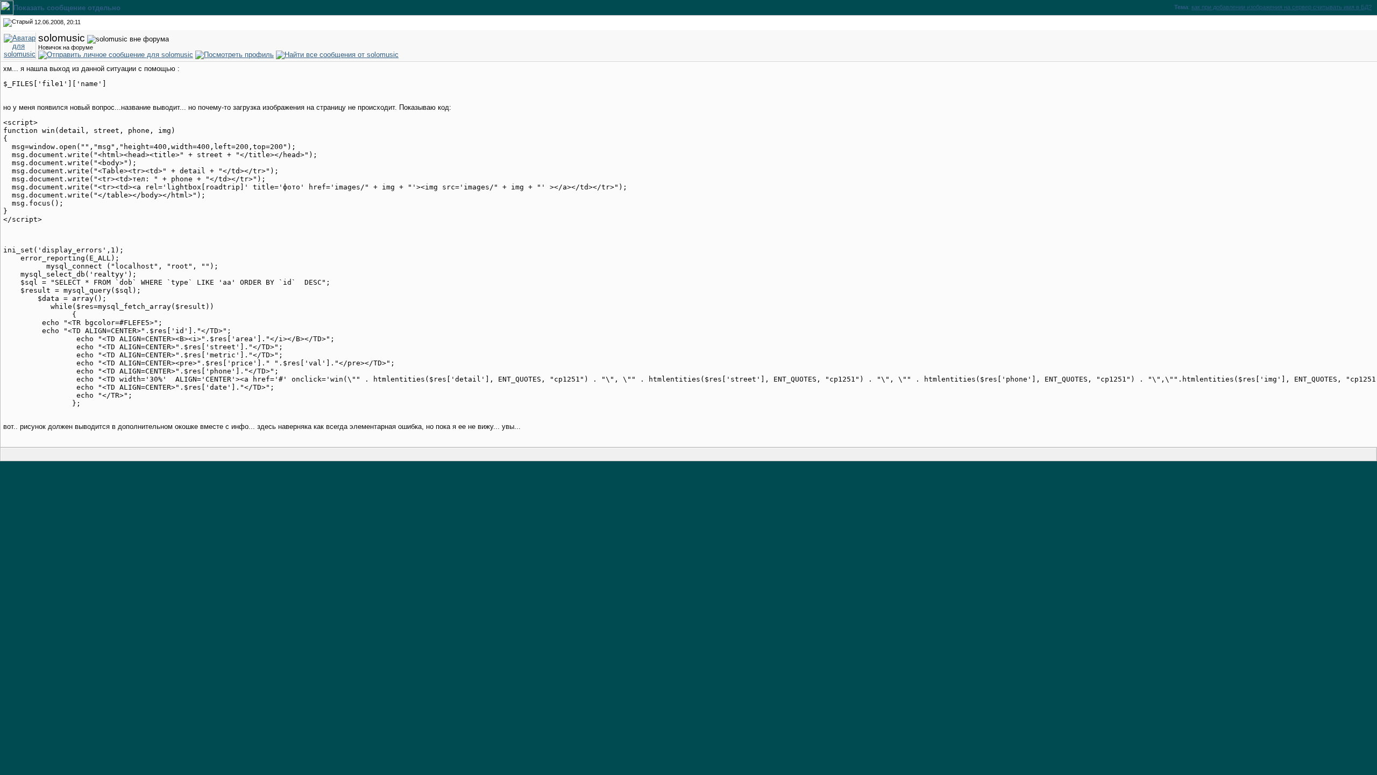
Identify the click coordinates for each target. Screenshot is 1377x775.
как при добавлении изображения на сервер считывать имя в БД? (1281, 7)
